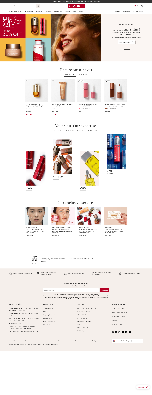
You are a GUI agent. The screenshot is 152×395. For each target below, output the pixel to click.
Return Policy (47, 318)
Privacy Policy (56, 297)
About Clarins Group (118, 308)
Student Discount (117, 328)
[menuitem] (135, 6)
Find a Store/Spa (82, 327)
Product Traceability (118, 316)
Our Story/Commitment (119, 312)
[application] (127, 42)
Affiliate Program (117, 324)
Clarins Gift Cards (83, 315)
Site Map (65, 341)
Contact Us (46, 324)
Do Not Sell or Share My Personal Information (43, 344)
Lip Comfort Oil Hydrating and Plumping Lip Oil (24, 331)
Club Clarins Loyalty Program (86, 308)
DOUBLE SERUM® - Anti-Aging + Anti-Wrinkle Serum (23, 314)
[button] (143, 387)
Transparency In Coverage (17, 344)
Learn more (43, 261)
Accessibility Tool (93, 341)
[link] (35, 190)
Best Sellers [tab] (82, 74)
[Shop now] (50, 37)
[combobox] (127, 341)
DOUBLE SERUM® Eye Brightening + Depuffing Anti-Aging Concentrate (24, 309)
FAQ (44, 311)
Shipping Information (50, 315)
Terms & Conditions (43, 341)
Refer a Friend (82, 318)
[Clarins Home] (76, 6)
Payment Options (49, 321)
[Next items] (129, 98)
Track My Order (48, 308)
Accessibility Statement (78, 341)
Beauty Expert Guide (84, 321)
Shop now (127, 49)
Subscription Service (84, 311)
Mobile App (81, 331)
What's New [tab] (69, 74)
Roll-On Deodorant (15, 323)
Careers (114, 320)
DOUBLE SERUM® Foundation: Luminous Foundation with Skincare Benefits (22, 327)
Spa (78, 324)
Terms (49, 297)
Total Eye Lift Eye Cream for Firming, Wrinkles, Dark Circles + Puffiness (24, 319)
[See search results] (38, 6)
